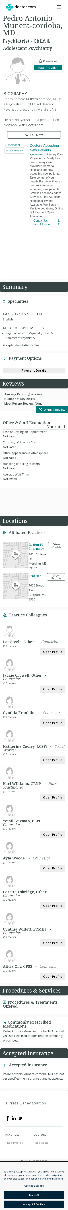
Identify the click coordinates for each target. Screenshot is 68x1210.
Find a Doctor (41, 1142)
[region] (34, 1185)
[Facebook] (7, 1118)
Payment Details (34, 371)
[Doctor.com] (20, 7)
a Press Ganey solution (25, 1103)
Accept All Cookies (34, 1204)
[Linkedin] (14, 1118)
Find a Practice (14, 1142)
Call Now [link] (36, 135)
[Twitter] (20, 1118)
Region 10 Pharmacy (36, 547)
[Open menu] (59, 7)
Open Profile (52, 652)
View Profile (57, 545)
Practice (35, 576)
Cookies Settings (34, 1185)
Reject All (34, 1195)
